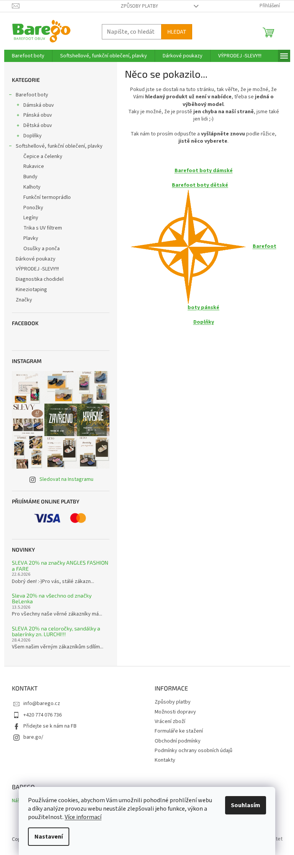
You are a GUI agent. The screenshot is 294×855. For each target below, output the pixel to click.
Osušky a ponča (41, 248)
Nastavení (48, 836)
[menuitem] (28, 56)
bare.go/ (33, 737)
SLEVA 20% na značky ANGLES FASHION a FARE (60, 566)
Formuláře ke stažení (179, 731)
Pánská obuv (37, 115)
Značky (24, 300)
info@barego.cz (41, 703)
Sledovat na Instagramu (66, 479)
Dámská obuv (38, 105)
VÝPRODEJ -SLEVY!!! (37, 269)
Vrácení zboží (170, 721)
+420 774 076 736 (42, 715)
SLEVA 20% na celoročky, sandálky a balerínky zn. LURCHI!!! (56, 631)
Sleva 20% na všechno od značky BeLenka (51, 598)
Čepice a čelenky (42, 156)
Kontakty (165, 760)
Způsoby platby (139, 6)
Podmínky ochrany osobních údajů (193, 750)
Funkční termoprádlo (47, 197)
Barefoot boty (32, 95)
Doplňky (32, 136)
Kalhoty (32, 187)
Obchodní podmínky (178, 741)
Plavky (30, 238)
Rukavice (33, 166)
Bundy (30, 177)
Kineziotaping (31, 289)
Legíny (30, 217)
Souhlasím (245, 805)
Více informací (83, 817)
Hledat (176, 31)
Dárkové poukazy (36, 259)
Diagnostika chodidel (40, 279)
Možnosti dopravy (175, 712)
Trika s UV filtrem (42, 228)
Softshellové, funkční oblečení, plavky (59, 146)
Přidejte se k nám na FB (50, 726)
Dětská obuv (37, 125)
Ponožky (33, 208)
